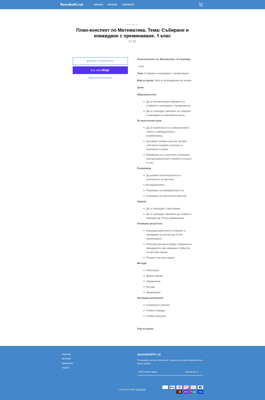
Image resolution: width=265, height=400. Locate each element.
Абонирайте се (149, 354)
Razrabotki (141, 389)
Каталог (113, 4)
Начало (98, 4)
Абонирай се (192, 372)
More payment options (100, 77)
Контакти (128, 4)
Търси (65, 368)
